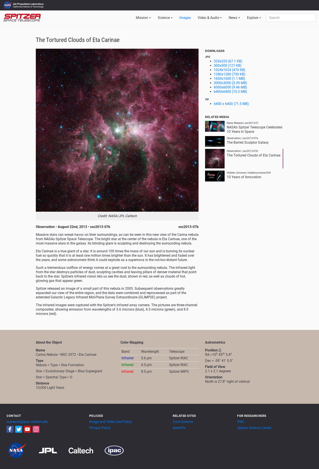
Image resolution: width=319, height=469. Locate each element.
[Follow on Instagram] (36, 429)
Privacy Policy (100, 428)
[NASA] (22, 450)
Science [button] (164, 18)
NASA (8, 5)
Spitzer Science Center (254, 428)
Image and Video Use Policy (110, 422)
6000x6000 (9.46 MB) (230, 87)
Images (185, 18)
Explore (252, 18)
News (233, 18)
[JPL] (53, 450)
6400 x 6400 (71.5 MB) (231, 104)
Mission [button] (142, 18)
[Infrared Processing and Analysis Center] (114, 450)
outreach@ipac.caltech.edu (27, 422)
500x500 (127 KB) (228, 65)
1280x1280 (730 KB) (229, 74)
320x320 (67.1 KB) (228, 61)
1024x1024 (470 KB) (229, 70)
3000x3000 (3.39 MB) (230, 83)
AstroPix (179, 428)
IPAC (240, 422)
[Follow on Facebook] (10, 429)
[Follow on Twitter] (18, 429)
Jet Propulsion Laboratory (28, 3)
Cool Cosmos (183, 422)
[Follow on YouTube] (27, 429)
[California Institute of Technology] (86, 450)
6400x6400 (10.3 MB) (230, 92)
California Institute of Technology (28, 7)
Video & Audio (208, 18)
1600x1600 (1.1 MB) (229, 79)
